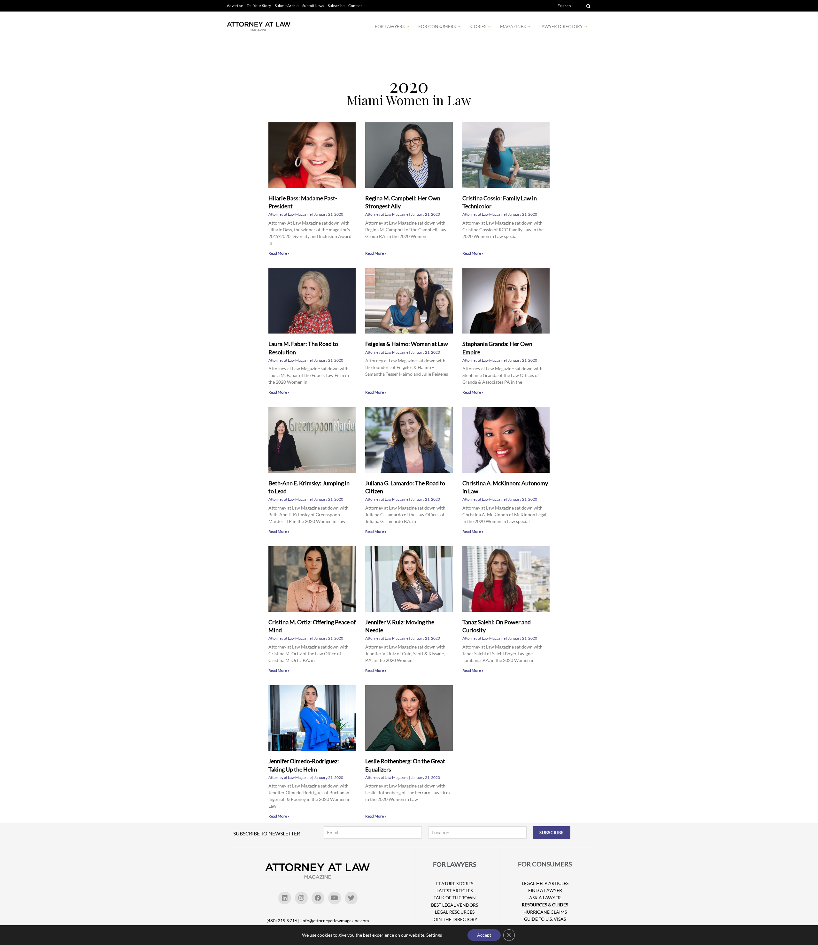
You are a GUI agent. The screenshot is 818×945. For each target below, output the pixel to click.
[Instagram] (301, 898)
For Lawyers (390, 26)
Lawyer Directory (561, 26)
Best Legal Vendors (454, 905)
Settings (434, 935)
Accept (484, 935)
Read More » (278, 253)
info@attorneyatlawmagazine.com (335, 920)
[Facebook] (318, 898)
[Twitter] (351, 898)
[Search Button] (587, 6)
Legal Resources (455, 912)
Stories (477, 26)
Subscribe (336, 5)
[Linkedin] (284, 898)
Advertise (235, 5)
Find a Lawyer (545, 890)
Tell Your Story (259, 5)
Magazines (513, 26)
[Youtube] (334, 898)
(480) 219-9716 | (283, 920)
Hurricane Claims (545, 912)
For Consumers (437, 26)
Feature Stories (454, 883)
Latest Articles (454, 890)
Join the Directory (454, 919)
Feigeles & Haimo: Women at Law (406, 343)
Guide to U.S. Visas (545, 919)
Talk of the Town (455, 897)
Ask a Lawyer (545, 897)
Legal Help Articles (545, 883)
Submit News (313, 5)
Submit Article (286, 5)
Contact (355, 5)
